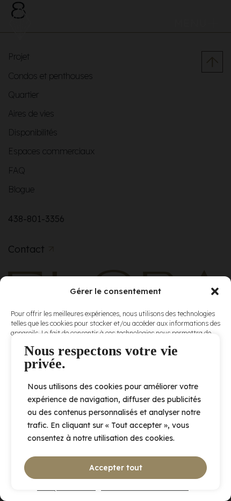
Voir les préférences (116, 461)
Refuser (115, 432)
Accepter (115, 402)
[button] (215, 291)
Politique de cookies (66, 487)
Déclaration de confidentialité (145, 487)
